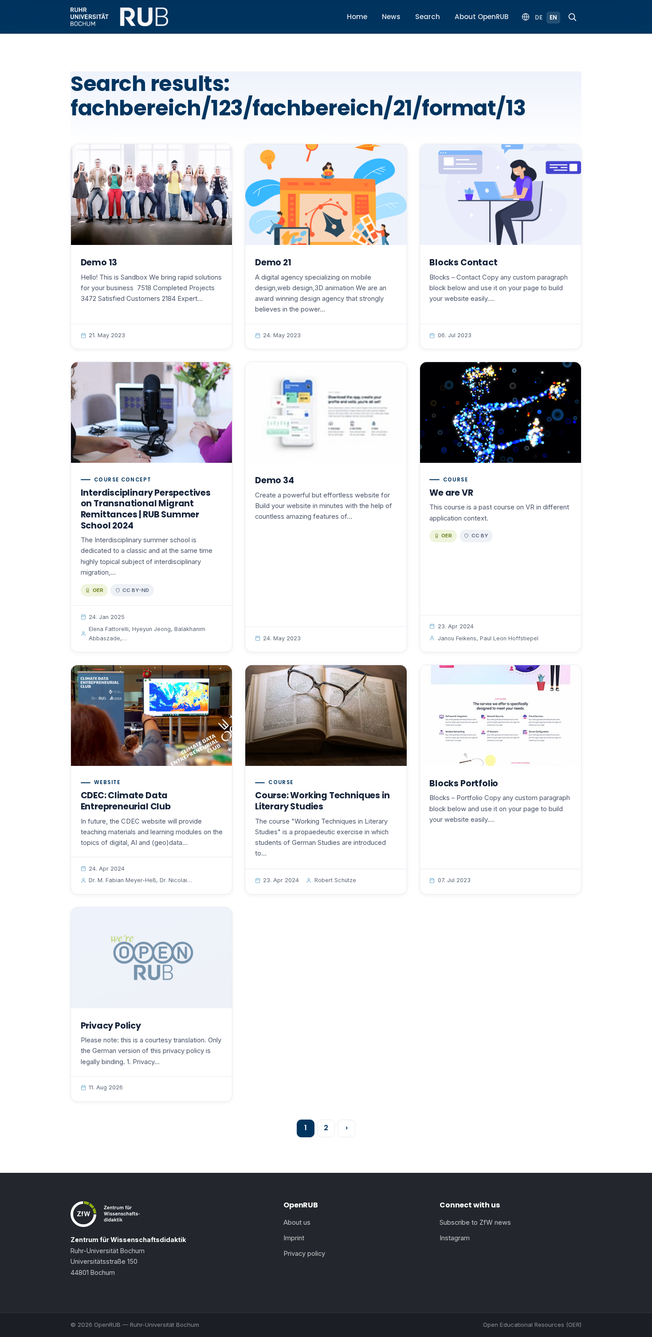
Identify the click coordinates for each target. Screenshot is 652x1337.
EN (553, 17)
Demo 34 (274, 480)
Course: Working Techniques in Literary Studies (322, 800)
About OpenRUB (482, 16)
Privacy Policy (111, 1026)
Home (357, 16)
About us (296, 1223)
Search (427, 16)
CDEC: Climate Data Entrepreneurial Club (126, 800)
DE (538, 17)
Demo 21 (273, 262)
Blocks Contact (463, 262)
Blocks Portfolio (463, 783)
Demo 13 (99, 262)
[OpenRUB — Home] (119, 17)
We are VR (451, 493)
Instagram (455, 1238)
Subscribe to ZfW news (475, 1223)
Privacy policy (304, 1254)
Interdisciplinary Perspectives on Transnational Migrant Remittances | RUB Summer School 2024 (146, 509)
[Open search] (572, 17)
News (391, 16)
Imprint (293, 1238)
